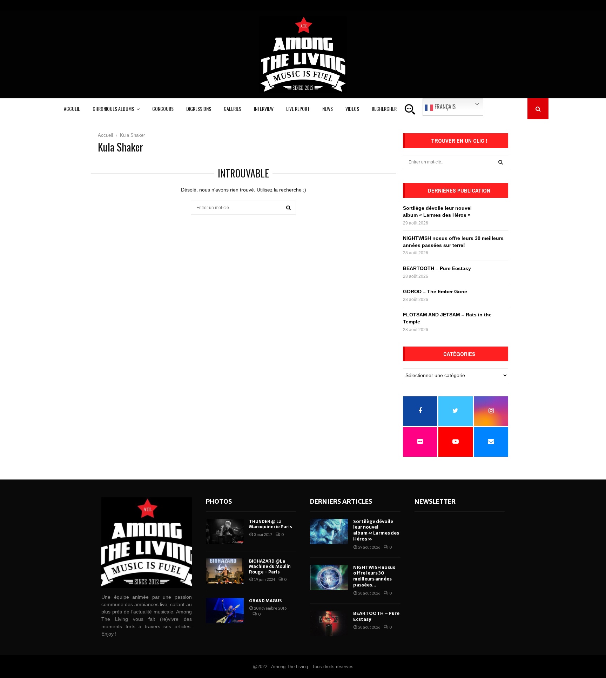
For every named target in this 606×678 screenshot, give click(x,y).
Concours (163, 108)
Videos (352, 108)
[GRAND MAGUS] (225, 610)
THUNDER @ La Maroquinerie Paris (270, 524)
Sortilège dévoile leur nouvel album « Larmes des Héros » (376, 530)
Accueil (72, 108)
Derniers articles (341, 501)
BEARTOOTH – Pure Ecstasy (437, 268)
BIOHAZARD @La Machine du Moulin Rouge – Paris (270, 566)
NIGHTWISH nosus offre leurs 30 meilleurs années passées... (374, 576)
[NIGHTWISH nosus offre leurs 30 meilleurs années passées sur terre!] (329, 577)
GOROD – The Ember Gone (435, 291)
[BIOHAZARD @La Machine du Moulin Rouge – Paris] (225, 571)
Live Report (298, 108)
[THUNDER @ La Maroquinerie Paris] (225, 531)
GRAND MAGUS (265, 600)
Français (444, 106)
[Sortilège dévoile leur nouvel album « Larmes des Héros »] (329, 531)
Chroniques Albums (113, 108)
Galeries (232, 108)
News (327, 108)
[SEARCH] (500, 162)
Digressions (198, 108)
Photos (219, 501)
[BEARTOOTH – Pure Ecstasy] (329, 623)
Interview (264, 108)
